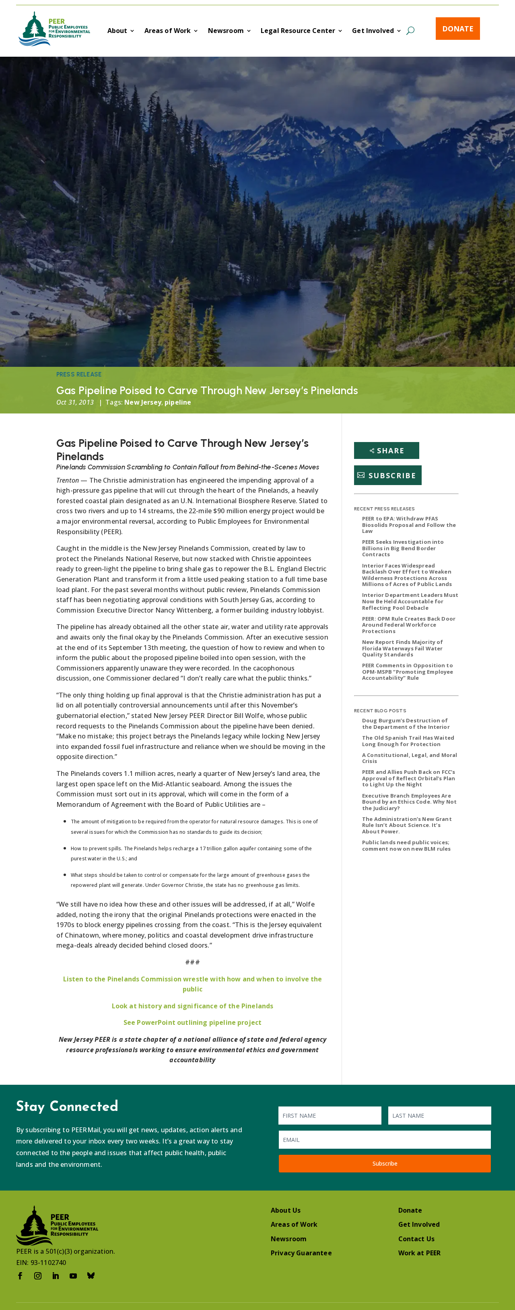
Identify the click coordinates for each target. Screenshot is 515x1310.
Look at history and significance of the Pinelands (193, 1006)
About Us (286, 1210)
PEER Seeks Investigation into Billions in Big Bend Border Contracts (403, 548)
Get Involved (373, 31)
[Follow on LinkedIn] (55, 1276)
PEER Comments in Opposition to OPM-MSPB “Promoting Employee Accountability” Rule (407, 671)
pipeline (178, 402)
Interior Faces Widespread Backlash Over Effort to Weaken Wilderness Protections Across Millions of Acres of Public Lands (407, 575)
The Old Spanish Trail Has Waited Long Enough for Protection (408, 741)
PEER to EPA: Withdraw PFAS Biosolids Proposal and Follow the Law (409, 525)
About (117, 31)
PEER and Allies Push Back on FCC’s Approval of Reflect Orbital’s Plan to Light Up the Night (408, 778)
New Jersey (142, 402)
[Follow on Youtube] (73, 1276)
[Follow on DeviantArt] (91, 1276)
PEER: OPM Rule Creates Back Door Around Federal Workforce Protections (408, 625)
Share (391, 450)
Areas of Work (167, 31)
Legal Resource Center (298, 31)
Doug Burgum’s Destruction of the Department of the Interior (406, 723)
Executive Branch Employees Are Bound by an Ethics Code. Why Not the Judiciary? (409, 802)
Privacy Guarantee (301, 1252)
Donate (458, 28)
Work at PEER (419, 1252)
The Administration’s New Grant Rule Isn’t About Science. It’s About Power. (407, 825)
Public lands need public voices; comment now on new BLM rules (406, 845)
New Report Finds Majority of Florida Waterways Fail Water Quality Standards (402, 648)
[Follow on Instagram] (38, 1276)
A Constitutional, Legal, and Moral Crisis (409, 758)
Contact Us (416, 1238)
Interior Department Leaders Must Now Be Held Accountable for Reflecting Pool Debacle (410, 601)
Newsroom (226, 31)
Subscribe (392, 475)
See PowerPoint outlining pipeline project (193, 1022)
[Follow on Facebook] (20, 1276)
